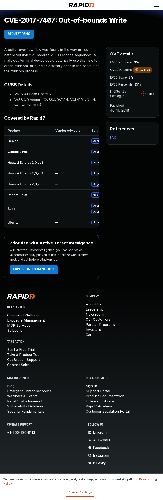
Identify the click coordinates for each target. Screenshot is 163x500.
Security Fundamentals (25, 411)
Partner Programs (100, 324)
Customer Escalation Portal (108, 411)
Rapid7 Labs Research (25, 401)
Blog (10, 386)
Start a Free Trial (21, 349)
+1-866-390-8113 (21, 432)
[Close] (156, 480)
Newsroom (95, 314)
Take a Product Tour (24, 354)
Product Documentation (105, 396)
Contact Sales (18, 365)
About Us (93, 304)
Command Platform (23, 315)
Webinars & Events (22, 396)
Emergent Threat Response (29, 391)
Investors (93, 329)
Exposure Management (26, 320)
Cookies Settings (80, 492)
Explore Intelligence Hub (33, 269)
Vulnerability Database (25, 406)
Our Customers (98, 319)
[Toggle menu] (156, 5)
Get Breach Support (23, 360)
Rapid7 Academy (99, 406)
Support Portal (98, 391)
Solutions (14, 330)
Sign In (91, 386)
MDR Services (18, 325)
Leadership (94, 309)
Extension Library (100, 401)
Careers (92, 335)
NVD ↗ (115, 137)
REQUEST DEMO (19, 34)
